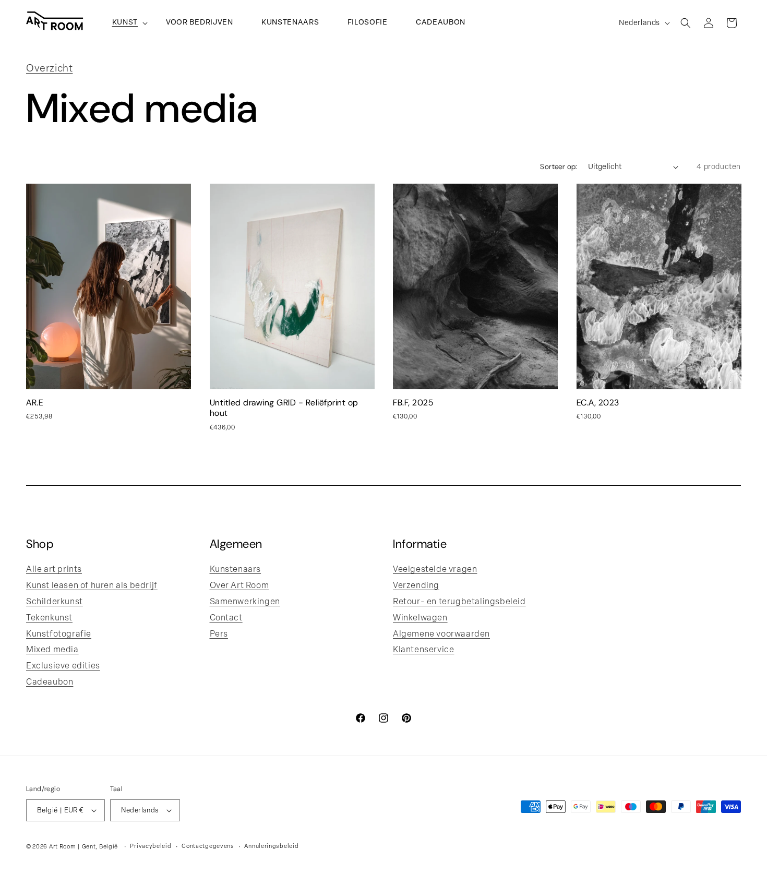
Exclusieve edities (63, 666)
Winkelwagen (420, 618)
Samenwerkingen (245, 602)
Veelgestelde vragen (435, 570)
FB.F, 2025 (413, 403)
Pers (219, 634)
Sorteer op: (558, 167)
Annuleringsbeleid (271, 846)
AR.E (34, 403)
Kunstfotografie (58, 634)
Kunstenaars (235, 570)
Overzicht (49, 69)
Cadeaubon (49, 682)
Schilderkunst (54, 602)
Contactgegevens (208, 846)
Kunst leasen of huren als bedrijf (92, 586)
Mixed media (52, 650)
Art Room (62, 847)
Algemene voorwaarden (441, 634)
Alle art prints (54, 570)
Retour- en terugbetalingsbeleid (459, 602)
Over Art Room (239, 586)
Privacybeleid (150, 846)
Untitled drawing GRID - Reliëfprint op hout (284, 408)
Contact (226, 618)
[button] (125, 23)
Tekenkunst (49, 618)
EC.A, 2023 (598, 403)
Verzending (416, 586)
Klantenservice (423, 650)
